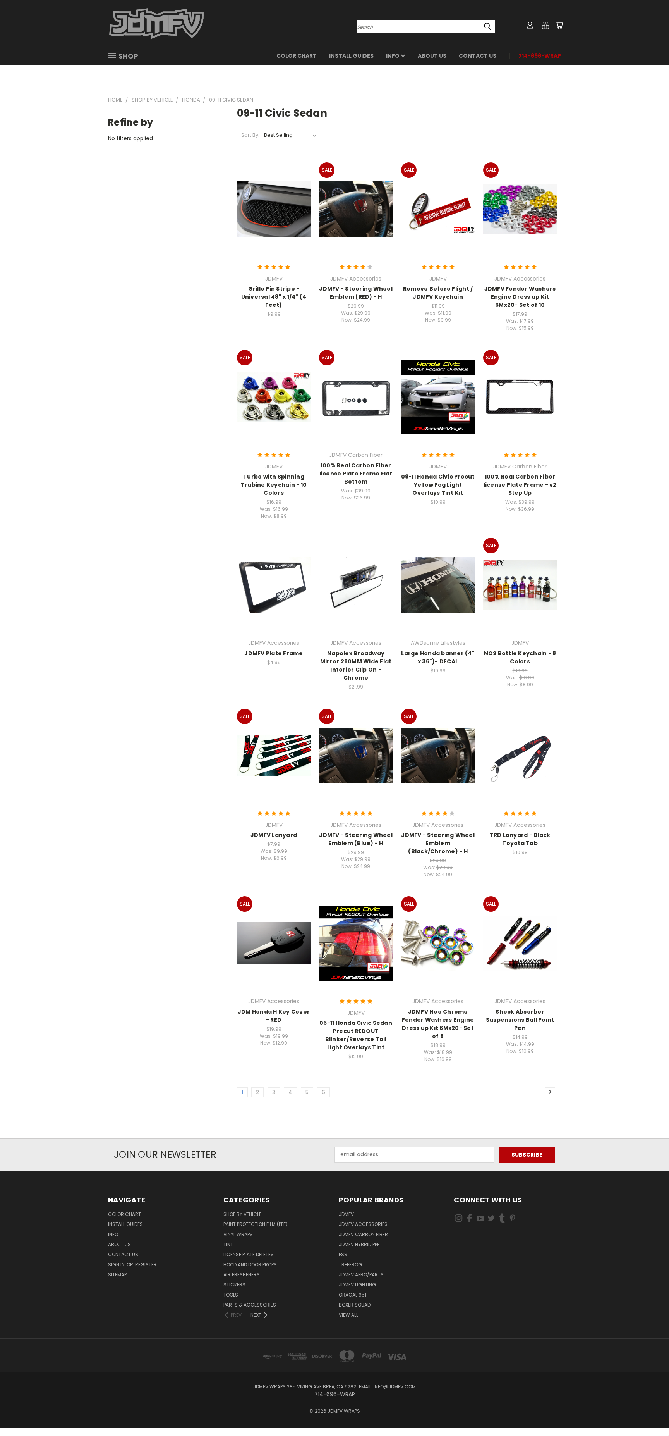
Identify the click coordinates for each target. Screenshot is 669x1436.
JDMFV (346, 1214)
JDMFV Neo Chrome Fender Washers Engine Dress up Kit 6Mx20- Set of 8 (438, 1024)
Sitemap (117, 1274)
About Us (432, 56)
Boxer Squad (355, 1305)
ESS (343, 1254)
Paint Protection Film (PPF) (255, 1224)
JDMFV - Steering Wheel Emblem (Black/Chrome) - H (438, 843)
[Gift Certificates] (545, 25)
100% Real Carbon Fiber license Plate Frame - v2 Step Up (520, 485)
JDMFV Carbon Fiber (363, 1234)
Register (146, 1264)
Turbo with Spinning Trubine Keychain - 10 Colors (274, 485)
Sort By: (250, 135)
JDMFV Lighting (357, 1284)
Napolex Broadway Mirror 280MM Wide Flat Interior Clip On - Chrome (356, 665)
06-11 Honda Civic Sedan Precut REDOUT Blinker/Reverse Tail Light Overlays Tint (355, 1035)
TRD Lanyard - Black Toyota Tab (520, 839)
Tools (230, 1294)
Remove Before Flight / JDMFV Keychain (438, 293)
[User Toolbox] (530, 25)
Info (393, 56)
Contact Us (477, 56)
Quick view (273, 200)
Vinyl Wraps (238, 1234)
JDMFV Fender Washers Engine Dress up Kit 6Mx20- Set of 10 (520, 297)
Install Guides (351, 56)
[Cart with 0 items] (559, 25)
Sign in (117, 1264)
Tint (228, 1244)
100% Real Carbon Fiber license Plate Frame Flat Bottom (356, 473)
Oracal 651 (352, 1294)
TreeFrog (350, 1264)
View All (348, 1315)
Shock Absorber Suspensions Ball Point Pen (520, 1020)
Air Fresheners (241, 1274)
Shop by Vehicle (242, 1214)
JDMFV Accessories (363, 1224)
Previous (648, 1411)
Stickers (234, 1284)
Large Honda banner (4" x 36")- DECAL (438, 657)
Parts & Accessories (249, 1305)
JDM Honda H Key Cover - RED (274, 1016)
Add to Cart (438, 215)
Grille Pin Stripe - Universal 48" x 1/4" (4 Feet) (274, 297)
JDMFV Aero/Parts (361, 1274)
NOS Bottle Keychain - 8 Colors (520, 657)
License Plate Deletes (248, 1254)
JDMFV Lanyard (273, 835)
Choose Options (274, 215)
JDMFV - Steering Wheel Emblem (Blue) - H (356, 839)
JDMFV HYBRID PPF (359, 1244)
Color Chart (296, 56)
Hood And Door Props (250, 1264)
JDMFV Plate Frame (273, 653)
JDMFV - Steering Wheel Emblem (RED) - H (356, 293)
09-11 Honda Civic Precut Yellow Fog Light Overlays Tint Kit (438, 485)
